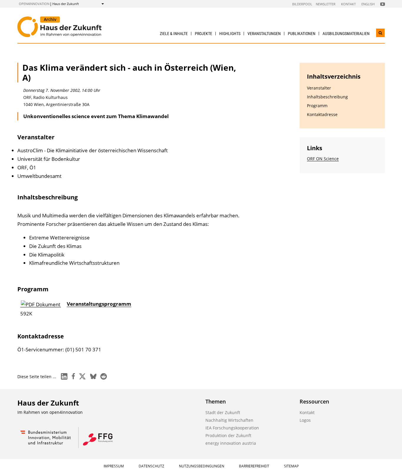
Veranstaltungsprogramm (99, 303)
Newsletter (325, 4)
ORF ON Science (323, 158)
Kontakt (348, 4)
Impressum (114, 466)
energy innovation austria (230, 443)
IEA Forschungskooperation (232, 428)
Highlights (229, 33)
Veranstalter (319, 88)
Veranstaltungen (264, 33)
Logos (305, 420)
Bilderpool (302, 4)
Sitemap (291, 466)
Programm (317, 105)
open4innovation (34, 3)
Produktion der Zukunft (228, 435)
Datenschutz (151, 466)
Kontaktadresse (322, 114)
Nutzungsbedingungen (201, 466)
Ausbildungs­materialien (346, 33)
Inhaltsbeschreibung (327, 97)
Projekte (203, 33)
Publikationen (301, 33)
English (368, 4)
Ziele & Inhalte (174, 33)
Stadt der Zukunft (222, 412)
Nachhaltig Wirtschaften (229, 420)
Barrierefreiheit (254, 466)
